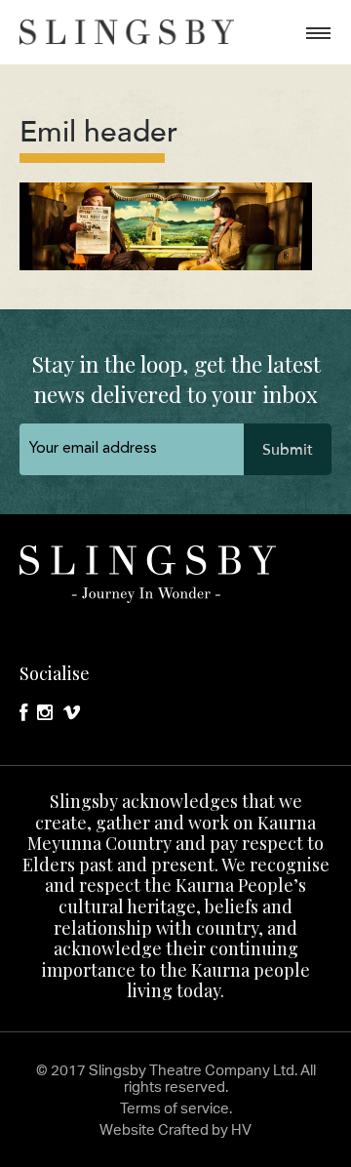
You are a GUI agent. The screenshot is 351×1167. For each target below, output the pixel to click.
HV (241, 1129)
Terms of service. (176, 1108)
